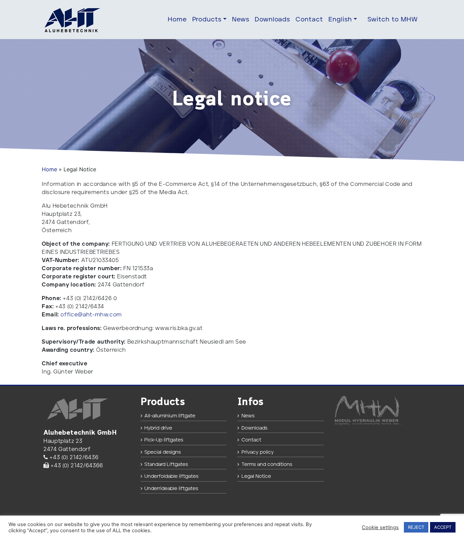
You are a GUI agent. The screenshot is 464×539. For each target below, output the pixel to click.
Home (177, 19)
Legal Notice (256, 476)
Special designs (162, 452)
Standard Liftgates (166, 464)
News (240, 19)
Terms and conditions (267, 464)
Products (207, 19)
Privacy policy (258, 452)
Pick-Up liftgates (163, 439)
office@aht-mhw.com (91, 314)
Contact (309, 19)
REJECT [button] (416, 527)
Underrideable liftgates (171, 488)
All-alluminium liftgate (169, 415)
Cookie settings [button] (380, 527)
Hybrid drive (158, 428)
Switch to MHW (393, 19)
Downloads (272, 19)
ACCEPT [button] (442, 527)
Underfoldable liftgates (171, 476)
